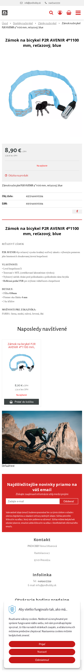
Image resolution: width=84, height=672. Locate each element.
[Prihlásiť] (60, 13)
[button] (51, 13)
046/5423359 (54, 3)
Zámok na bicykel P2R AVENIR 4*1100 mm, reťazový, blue (22, 347)
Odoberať (68, 501)
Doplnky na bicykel (23, 23)
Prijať (42, 644)
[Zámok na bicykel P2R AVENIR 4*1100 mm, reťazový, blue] (42, 97)
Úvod (5, 23)
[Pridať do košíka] (21, 402)
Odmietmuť (42, 659)
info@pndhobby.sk (32, 3)
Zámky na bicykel (47, 23)
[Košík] (69, 13)
